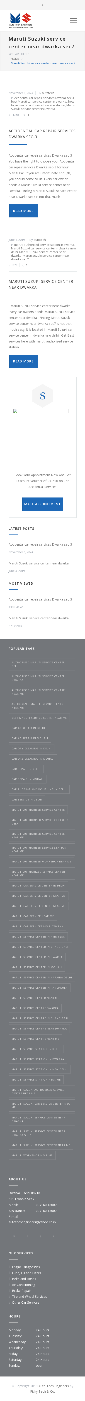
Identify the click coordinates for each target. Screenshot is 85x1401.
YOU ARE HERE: (19, 54)
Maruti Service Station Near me (36, 1079)
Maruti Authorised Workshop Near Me (41, 861)
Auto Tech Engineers (54, 1386)
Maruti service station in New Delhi (40, 1069)
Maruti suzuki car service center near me (42, 1105)
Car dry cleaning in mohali (33, 758)
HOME (15, 59)
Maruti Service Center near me (35, 998)
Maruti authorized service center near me (38, 873)
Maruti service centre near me (35, 1038)
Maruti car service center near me (39, 895)
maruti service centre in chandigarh (40, 1018)
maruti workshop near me (32, 1155)
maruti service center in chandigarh (40, 946)
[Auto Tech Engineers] (39, 20)
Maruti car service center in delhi (38, 885)
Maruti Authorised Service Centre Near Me (38, 835)
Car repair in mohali (28, 779)
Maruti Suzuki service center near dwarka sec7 (40, 257)
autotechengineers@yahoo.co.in (32, 1222)
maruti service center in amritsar (38, 936)
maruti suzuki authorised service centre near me (38, 1091)
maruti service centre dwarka (35, 1008)
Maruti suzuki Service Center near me (41, 1145)
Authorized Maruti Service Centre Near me (38, 705)
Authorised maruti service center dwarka (38, 678)
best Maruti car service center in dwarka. (39, 101)
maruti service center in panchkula (40, 987)
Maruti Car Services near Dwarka (37, 926)
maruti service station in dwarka (38, 1059)
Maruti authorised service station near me (39, 849)
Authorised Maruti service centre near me (38, 691)
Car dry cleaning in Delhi (31, 748)
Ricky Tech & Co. (42, 1391)
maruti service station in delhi (36, 1049)
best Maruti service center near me (39, 717)
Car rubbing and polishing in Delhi (39, 789)
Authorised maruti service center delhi (38, 664)
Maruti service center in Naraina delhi (42, 977)
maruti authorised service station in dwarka (44, 245)
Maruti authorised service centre (38, 809)
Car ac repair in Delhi (28, 728)
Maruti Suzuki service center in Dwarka (43, 107)
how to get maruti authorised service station (42, 103)
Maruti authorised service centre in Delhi (40, 821)
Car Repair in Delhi (26, 769)
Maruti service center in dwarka (37, 957)
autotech (48, 93)
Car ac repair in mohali (30, 738)
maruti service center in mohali (37, 967)
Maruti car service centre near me (39, 906)
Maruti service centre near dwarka (39, 1028)
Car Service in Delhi (27, 799)
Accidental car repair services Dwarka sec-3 (44, 98)
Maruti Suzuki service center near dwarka (39, 563)
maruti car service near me (33, 916)
